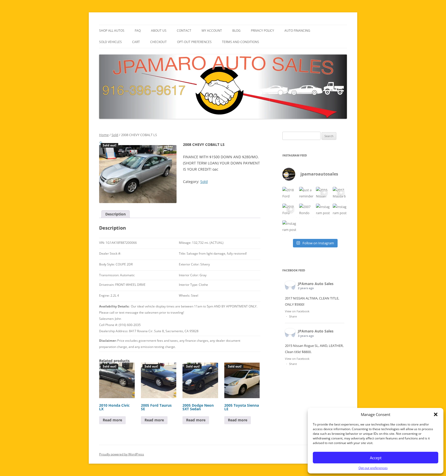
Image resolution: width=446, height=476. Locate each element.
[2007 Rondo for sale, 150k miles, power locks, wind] (306, 211)
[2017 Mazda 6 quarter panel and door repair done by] (340, 194)
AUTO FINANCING (297, 30)
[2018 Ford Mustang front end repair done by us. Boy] (289, 211)
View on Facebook (297, 311)
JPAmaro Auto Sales (315, 283)
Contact (184, 30)
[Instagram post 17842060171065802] (289, 227)
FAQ (138, 30)
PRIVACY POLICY (262, 30)
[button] (435, 414)
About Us (158, 30)
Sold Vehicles (110, 42)
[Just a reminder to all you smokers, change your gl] (306, 194)
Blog (236, 30)
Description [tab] (115, 214)
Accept (375, 457)
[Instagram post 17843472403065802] (340, 211)
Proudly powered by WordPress (121, 454)
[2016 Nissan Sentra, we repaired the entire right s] (323, 194)
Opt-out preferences (373, 468)
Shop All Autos (111, 30)
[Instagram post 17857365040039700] (323, 211)
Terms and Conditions (240, 42)
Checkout (158, 42)
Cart (136, 42)
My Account (212, 30)
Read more (112, 419)
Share (293, 316)
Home (104, 134)
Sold (115, 134)
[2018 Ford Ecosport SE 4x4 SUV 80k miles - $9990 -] (289, 194)
